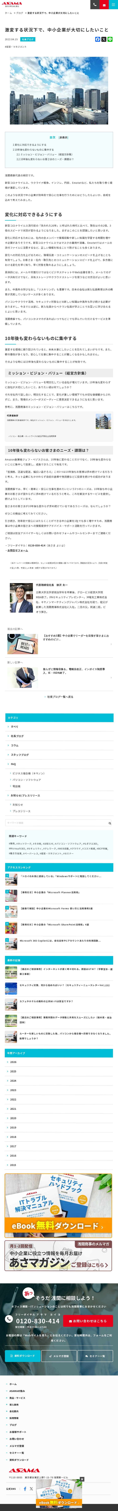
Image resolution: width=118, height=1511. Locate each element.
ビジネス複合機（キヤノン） (29, 773)
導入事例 (14, 1404)
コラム (15, 745)
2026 (13, 1062)
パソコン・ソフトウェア (27, 780)
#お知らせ (48, 843)
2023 (13, 1090)
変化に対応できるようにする (29, 144)
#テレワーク (49, 848)
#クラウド (75, 848)
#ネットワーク (23, 843)
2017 (13, 1146)
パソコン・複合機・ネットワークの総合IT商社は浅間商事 (32, 436)
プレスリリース (22, 811)
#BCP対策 (102, 848)
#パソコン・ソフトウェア (68, 843)
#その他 (37, 843)
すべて (14, 726)
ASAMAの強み (17, 1391)
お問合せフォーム (18, 550)
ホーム (8, 12)
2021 (13, 1109)
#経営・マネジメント (16, 46)
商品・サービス (17, 1397)
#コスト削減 (88, 848)
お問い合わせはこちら (90, 1321)
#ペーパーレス (30, 853)
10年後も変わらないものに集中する (33, 149)
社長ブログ (17, 736)
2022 (13, 1099)
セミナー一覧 (97, 1356)
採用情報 (14, 1418)
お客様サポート (18, 1431)
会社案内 (14, 1411)
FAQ (13, 764)
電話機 (16, 786)
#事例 (12, 843)
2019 (13, 1127)
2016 (13, 1156)
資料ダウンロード (24, 1356)
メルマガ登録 (61, 1356)
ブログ (19, 12)
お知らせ (18, 804)
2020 (13, 1118)
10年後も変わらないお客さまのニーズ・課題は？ (45, 159)
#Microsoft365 (17, 848)
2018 (13, 1137)
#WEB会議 (63, 848)
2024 (13, 1081)
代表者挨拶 (12, 415)
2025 (13, 1071)
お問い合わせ (17, 1438)
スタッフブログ (20, 755)
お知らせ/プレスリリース (25, 795)
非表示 (63, 137)
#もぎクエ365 (90, 843)
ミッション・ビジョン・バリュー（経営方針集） (45, 154)
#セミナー (68, 853)
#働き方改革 (15, 853)
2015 (13, 1165)
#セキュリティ (34, 848)
